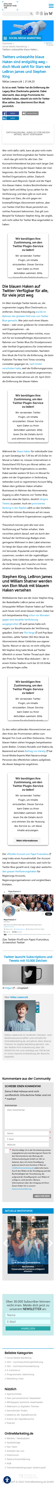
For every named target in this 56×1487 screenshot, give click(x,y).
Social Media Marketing (14, 46)
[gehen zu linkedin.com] (46, 14)
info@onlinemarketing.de (23, 1168)
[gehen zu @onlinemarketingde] (41, 14)
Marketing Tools (15, 1378)
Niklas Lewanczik (19, 997)
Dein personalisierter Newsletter (24, 1398)
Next (49, 1243)
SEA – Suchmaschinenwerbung (23, 1366)
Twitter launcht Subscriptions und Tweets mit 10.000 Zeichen (28, 959)
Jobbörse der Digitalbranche (21, 1415)
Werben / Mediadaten (18, 1438)
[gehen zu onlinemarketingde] (37, 13)
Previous (7, 1243)
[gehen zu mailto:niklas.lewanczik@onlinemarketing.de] (38, 1003)
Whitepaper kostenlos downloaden (25, 1402)
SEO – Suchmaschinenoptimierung (25, 1362)
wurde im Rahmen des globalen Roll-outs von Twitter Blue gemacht (25, 316)
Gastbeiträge (13, 1442)
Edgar (8, 988)
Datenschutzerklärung (21, 1189)
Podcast (11, 1423)
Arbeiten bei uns (15, 1451)
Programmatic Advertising (20, 1374)
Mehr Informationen (27, 840)
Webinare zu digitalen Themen (23, 1406)
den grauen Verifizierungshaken (19, 871)
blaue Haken (23, 451)
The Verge (29, 632)
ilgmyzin (49, 43)
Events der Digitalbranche (20, 1419)
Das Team (12, 1447)
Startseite (7, 43)
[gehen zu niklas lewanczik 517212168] (38, 1007)
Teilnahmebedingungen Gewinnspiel (26, 1467)
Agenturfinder (14, 1394)
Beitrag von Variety (35, 751)
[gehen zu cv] (38, 1011)
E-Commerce (13, 1370)
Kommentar (11, 1105)
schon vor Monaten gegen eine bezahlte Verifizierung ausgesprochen (25, 619)
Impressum (13, 1455)
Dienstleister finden (17, 1410)
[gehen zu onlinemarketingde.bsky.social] (50, 14)
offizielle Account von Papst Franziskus (27, 854)
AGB (9, 1463)
